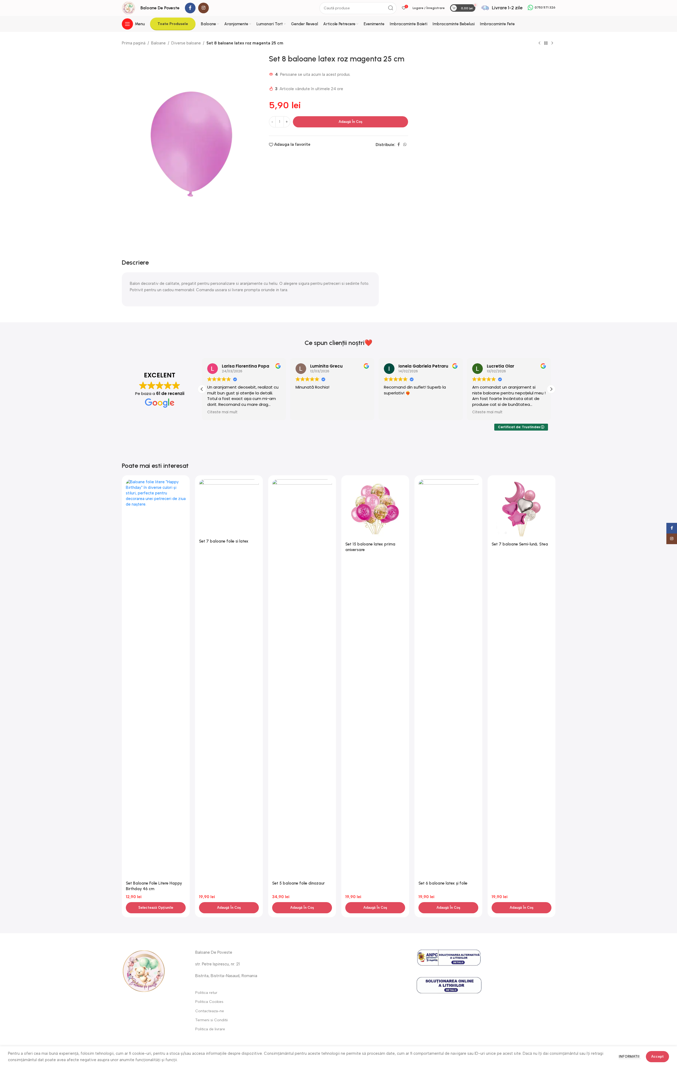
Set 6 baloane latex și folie (442, 883)
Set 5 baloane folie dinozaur (298, 883)
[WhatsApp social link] (405, 144)
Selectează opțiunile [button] (155, 908)
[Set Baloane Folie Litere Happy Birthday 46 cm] (156, 678)
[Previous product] (539, 43)
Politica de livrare (210, 1029)
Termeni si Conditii (211, 1020)
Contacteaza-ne (209, 1011)
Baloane (158, 43)
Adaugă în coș (350, 122)
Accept (657, 1056)
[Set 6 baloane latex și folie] (448, 678)
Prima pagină (134, 43)
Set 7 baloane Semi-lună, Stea (520, 544)
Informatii (630, 1056)
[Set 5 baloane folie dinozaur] (302, 678)
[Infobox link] (501, 8)
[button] (551, 389)
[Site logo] (128, 7)
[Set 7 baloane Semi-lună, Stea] (521, 509)
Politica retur (206, 992)
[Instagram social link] (203, 8)
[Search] (391, 8)
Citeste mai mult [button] (222, 412)
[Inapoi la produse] (546, 43)
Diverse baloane (186, 43)
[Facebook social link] (190, 8)
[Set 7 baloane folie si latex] (229, 507)
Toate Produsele (172, 24)
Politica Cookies (209, 1001)
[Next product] (552, 43)
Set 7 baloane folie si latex (223, 541)
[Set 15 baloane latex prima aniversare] (375, 509)
